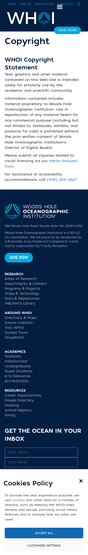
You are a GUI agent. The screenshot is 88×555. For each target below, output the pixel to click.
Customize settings (44, 545)
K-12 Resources (18, 376)
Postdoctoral (16, 361)
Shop (12, 4)
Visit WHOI (14, 327)
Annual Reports (18, 410)
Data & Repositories (22, 298)
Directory (66, 4)
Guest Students (18, 371)
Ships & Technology (22, 293)
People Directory (19, 400)
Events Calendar (19, 323)
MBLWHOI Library (20, 303)
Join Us (25, 4)
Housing (12, 405)
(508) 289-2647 (62, 179)
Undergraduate (18, 366)
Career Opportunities (23, 395)
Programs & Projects (22, 288)
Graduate (13, 356)
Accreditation (17, 381)
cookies (18, 500)
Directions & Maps (21, 318)
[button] (81, 481)
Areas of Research (21, 279)
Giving (10, 415)
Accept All (44, 533)
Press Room (44, 4)
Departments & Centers (25, 283)
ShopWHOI (14, 337)
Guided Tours (16, 332)
